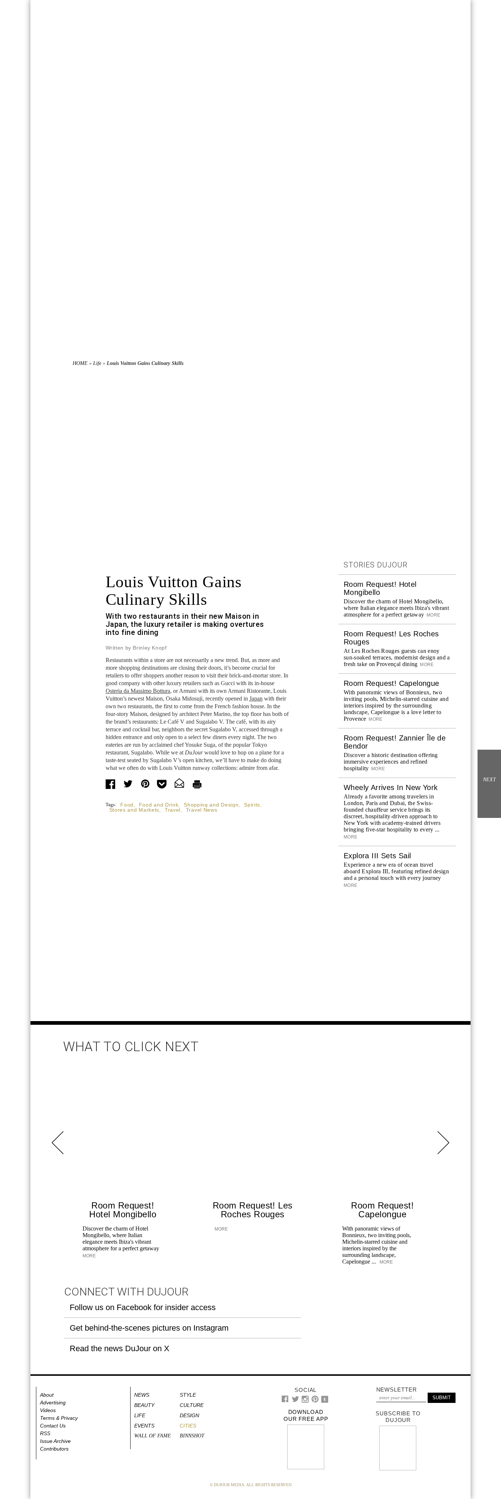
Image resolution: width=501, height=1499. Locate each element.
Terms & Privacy (59, 1418)
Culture (192, 1405)
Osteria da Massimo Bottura (138, 691)
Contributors (54, 1449)
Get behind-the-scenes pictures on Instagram (149, 1327)
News (141, 1395)
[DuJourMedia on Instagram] (305, 1401)
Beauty (144, 1405)
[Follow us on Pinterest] (314, 1401)
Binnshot (192, 1435)
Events (144, 1426)
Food (127, 804)
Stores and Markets (134, 809)
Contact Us (53, 1426)
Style (188, 1395)
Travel (172, 809)
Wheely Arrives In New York (391, 787)
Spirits (252, 804)
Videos (48, 1410)
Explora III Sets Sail (377, 856)
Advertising (53, 1402)
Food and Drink (159, 804)
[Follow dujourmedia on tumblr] (325, 1401)
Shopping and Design (211, 804)
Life (97, 363)
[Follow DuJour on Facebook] (285, 1400)
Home (80, 363)
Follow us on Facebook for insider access (143, 1307)
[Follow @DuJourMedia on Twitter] (295, 1401)
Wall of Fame (152, 1435)
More (432, 615)
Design (189, 1415)
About (47, 1395)
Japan (256, 698)
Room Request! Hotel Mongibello (122, 1209)
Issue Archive (55, 1441)
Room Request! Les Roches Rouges (253, 1209)
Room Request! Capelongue (391, 683)
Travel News (201, 809)
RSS (45, 1433)
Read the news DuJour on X (119, 1348)
